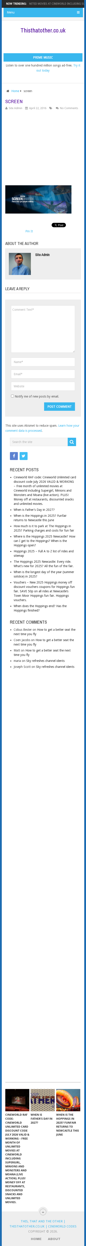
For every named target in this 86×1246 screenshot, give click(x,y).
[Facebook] (14, 456)
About (54, 1239)
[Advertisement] (45, 42)
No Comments (69, 108)
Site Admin (15, 108)
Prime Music (43, 57)
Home (15, 91)
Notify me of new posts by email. (37, 396)
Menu (11, 12)
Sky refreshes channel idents (45, 661)
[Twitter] (24, 456)
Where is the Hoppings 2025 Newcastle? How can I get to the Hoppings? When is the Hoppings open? (44, 541)
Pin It (29, 231)
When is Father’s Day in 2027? (34, 509)
